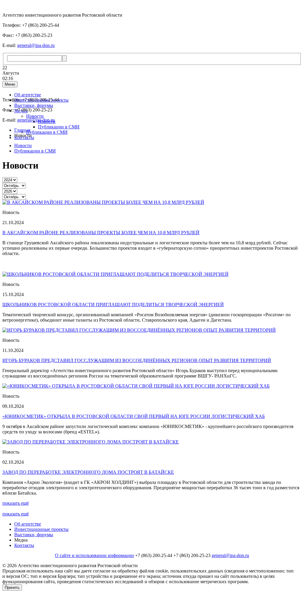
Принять (12, 587)
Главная (22, 130)
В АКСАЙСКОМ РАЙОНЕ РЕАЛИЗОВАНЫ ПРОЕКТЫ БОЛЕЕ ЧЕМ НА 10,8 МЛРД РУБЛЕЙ (101, 232)
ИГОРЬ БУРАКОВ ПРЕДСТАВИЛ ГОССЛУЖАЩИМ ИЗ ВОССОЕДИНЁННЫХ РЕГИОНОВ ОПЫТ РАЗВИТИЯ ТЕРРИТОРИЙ (136, 360)
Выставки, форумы (33, 105)
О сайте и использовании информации (94, 555)
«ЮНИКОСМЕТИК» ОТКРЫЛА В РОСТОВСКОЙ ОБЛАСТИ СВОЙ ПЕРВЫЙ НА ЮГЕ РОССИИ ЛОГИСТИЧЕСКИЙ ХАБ (133, 416)
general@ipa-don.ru (36, 45)
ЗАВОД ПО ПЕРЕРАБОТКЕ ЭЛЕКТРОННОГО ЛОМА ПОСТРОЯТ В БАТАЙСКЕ (88, 472)
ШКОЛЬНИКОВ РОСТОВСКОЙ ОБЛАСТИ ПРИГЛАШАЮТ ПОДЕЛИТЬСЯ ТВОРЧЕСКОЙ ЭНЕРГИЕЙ (113, 304)
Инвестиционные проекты (41, 529)
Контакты (24, 545)
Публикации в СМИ (59, 126)
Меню (10, 84)
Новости (35, 116)
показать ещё (15, 503)
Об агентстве (27, 94)
